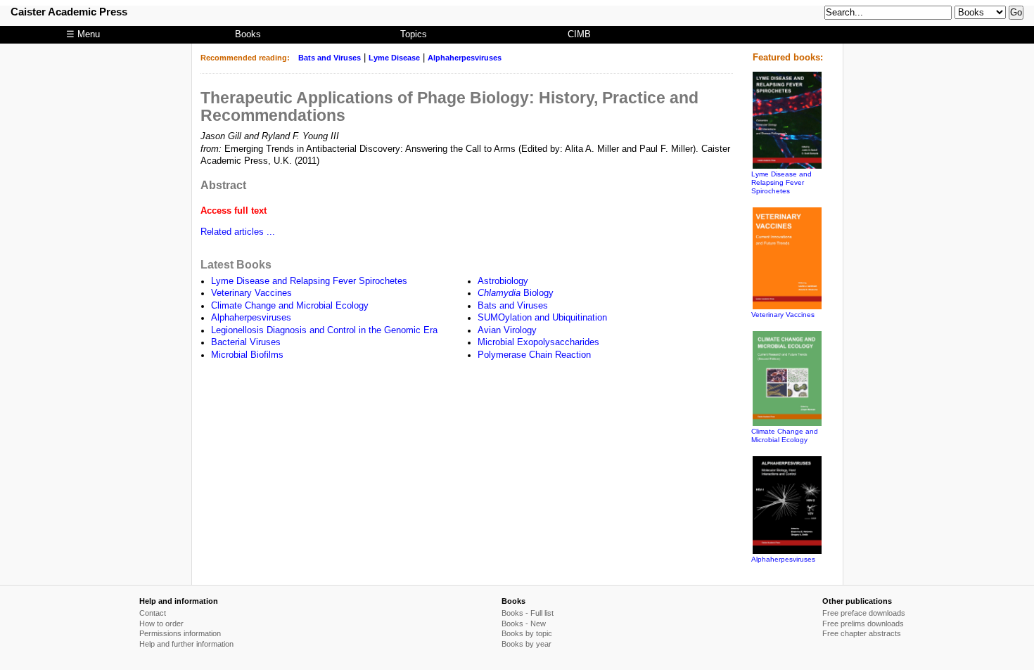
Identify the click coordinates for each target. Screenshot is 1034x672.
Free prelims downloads (863, 623)
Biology (516, 293)
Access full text (233, 211)
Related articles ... (237, 232)
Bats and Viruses (329, 57)
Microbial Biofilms (247, 355)
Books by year (526, 644)
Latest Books (236, 264)
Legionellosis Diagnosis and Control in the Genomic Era (324, 330)
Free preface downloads (863, 613)
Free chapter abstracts (861, 633)
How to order (161, 623)
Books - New (524, 623)
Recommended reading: (245, 57)
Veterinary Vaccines (251, 293)
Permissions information (180, 633)
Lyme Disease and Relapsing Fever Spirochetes (309, 281)
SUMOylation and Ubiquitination (542, 318)
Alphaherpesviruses (465, 57)
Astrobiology (503, 281)
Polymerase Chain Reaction (534, 355)
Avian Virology (507, 330)
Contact (152, 613)
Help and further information (186, 644)
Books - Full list (528, 613)
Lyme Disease (394, 57)
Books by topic (527, 633)
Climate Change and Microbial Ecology (290, 306)
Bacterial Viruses (246, 342)
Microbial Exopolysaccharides (538, 342)
